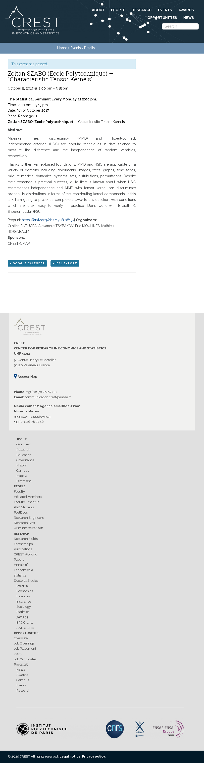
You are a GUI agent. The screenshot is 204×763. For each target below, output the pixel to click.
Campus (22, 470)
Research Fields (26, 539)
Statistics (22, 612)
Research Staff (24, 523)
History (21, 465)
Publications (23, 549)
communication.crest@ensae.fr (48, 397)
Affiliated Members (28, 497)
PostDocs (21, 512)
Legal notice (70, 756)
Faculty (19, 491)
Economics (24, 591)
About (98, 10)
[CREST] (33, 35)
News (188, 18)
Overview (23, 444)
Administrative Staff (28, 528)
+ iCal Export (65, 263)
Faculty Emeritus (26, 502)
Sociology (23, 607)
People (118, 10)
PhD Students (24, 507)
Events (165, 10)
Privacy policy (93, 756)
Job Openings (24, 643)
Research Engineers (29, 517)
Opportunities (162, 18)
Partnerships (23, 544)
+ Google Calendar (27, 263)
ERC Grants (24, 622)
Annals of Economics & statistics (23, 570)
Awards (186, 10)
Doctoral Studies (26, 580)
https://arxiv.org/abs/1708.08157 (48, 220)
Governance (25, 460)
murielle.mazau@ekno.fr (32, 416)
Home (62, 48)
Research (142, 10)
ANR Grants (25, 628)
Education (23, 455)
